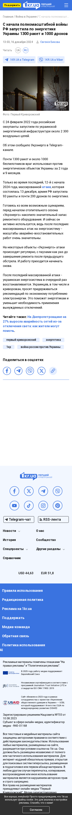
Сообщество (46, 540)
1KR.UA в (22, 59)
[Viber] (30, 371)
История (9, 540)
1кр (8, 346)
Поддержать (12, 5)
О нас (40, 531)
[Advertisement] (36, 420)
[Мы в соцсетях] (14, 491)
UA (18, 50)
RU (25, 50)
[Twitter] (41, 371)
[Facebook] (7, 371)
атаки (46, 187)
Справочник (12, 558)
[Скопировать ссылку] (53, 371)
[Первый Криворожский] (39, 5)
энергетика (53, 339)
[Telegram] (18, 371)
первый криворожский (21, 339)
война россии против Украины (40, 346)
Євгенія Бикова (50, 41)
